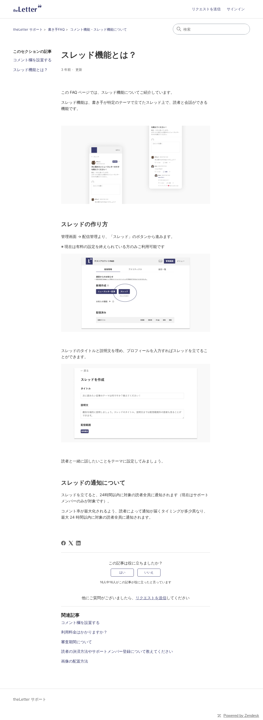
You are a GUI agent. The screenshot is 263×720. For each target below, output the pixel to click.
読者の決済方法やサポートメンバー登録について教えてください (117, 651)
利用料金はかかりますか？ (84, 632)
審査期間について (76, 641)
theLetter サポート (28, 29)
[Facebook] (63, 543)
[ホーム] (27, 9)
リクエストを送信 (206, 9)
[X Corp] (71, 543)
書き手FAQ (56, 29)
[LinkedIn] (78, 543)
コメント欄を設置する (32, 59)
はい (122, 572)
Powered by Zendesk (241, 715)
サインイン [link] (236, 9)
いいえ (149, 572)
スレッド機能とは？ (30, 69)
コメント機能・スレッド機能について (98, 29)
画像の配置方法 (74, 661)
